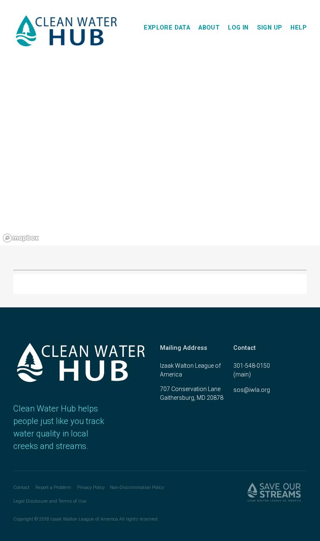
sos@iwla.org (251, 389)
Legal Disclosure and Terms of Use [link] (50, 501)
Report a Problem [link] (53, 487)
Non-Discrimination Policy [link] (137, 487)
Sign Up (269, 27)
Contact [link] (21, 487)
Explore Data (167, 27)
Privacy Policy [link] (91, 487)
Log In (238, 27)
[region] (160, 155)
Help (298, 27)
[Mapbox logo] (20, 238)
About (209, 27)
